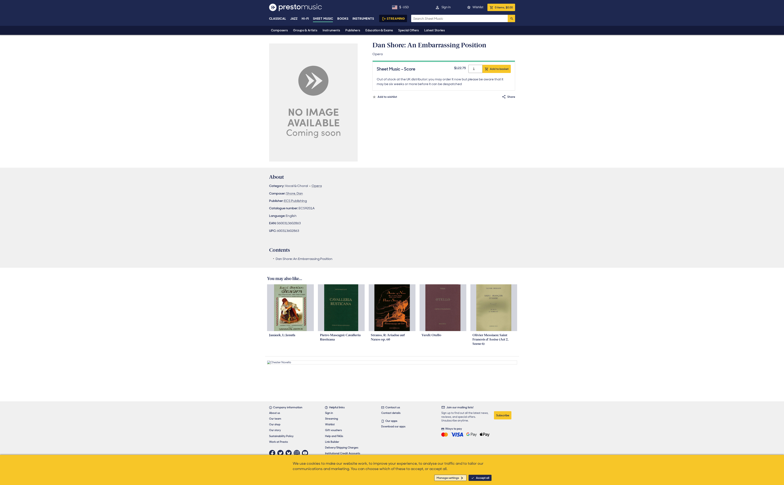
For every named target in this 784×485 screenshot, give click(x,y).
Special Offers (408, 30)
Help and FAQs (334, 436)
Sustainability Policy (281, 436)
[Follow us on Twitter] (281, 453)
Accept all (482, 478)
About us (274, 413)
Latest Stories (434, 30)
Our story (275, 430)
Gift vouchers (333, 430)
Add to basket (499, 69)
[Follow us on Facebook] (273, 453)
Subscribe (502, 415)
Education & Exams (379, 30)
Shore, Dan (294, 193)
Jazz (294, 19)
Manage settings (448, 478)
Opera (317, 186)
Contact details (391, 413)
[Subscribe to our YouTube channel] (306, 453)
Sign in (446, 7)
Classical (277, 19)
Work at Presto (278, 442)
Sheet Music (323, 19)
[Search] (511, 18)
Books (343, 19)
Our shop (274, 424)
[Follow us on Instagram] (298, 453)
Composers (279, 30)
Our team (275, 418)
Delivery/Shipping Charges (341, 447)
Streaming (396, 19)
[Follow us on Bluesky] (290, 453)
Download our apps (393, 426)
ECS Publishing (295, 201)
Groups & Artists (305, 30)
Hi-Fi (305, 19)
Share (511, 97)
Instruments (331, 30)
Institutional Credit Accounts (342, 453)
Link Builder (332, 442)
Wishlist (477, 7)
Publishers (352, 30)
